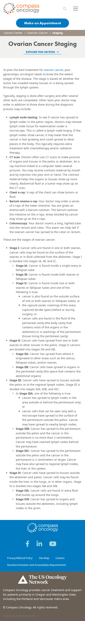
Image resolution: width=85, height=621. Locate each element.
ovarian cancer (53, 70)
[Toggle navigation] (75, 8)
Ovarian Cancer (37, 33)
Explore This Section (41, 52)
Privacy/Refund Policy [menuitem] (20, 558)
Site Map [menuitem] (44, 558)
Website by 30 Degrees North (19, 615)
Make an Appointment (42, 23)
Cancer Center (13, 33)
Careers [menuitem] (60, 558)
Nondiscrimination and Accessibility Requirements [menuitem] (36, 565)
